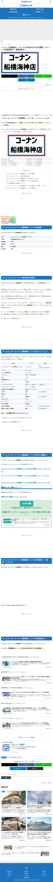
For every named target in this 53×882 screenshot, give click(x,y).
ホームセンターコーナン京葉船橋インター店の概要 (20, 173)
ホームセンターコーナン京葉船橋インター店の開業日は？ (22, 188)
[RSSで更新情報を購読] (17, 752)
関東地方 (4, 757)
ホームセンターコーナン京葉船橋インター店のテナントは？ (23, 178)
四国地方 (9, 875)
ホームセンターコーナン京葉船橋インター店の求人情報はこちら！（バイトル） (26, 482)
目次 (24, 170)
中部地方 (9, 873)
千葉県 (20, 757)
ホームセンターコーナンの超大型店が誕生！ (19, 176)
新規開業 (15, 757)
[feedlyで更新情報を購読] (14, 752)
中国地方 (44, 873)
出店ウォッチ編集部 (18, 744)
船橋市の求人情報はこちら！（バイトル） (14, 496)
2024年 (9, 757)
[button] (35, 768)
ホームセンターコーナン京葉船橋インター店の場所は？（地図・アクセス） (27, 185)
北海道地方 (9, 871)
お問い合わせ (44, 875)
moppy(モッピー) (25, 512)
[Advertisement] (26, 30)
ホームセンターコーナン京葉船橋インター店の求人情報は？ (23, 181)
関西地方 (26, 873)
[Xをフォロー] (12, 752)
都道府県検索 (26, 877)
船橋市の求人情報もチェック (17, 183)
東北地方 (26, 871)
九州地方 (26, 875)
